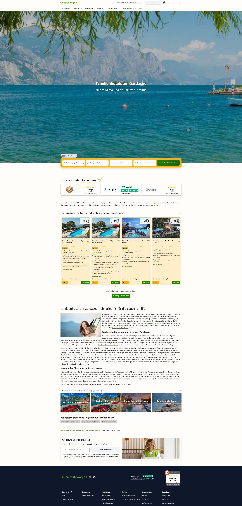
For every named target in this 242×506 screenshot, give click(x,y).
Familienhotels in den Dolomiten (70, 421)
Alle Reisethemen (107, 503)
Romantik (100, 8)
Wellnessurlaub (65, 8)
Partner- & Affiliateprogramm (131, 499)
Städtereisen (89, 8)
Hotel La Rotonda (67, 246)
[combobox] (73, 163)
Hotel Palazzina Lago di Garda (130, 246)
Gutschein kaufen (153, 3)
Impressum (165, 499)
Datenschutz (166, 495)
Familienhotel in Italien (120, 328)
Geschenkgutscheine (88, 495)
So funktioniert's (147, 503)
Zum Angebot (85, 282)
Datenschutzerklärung (78, 458)
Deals (140, 8)
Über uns (145, 499)
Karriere (144, 495)
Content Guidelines (168, 503)
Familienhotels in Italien (90, 430)
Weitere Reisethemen (127, 8)
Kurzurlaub (77, 8)
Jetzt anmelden (106, 449)
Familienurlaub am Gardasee (108, 345)
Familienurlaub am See (151, 321)
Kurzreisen (64, 430)
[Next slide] (180, 390)
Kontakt (64, 495)
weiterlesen (155, 205)
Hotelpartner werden (128, 495)
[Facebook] (94, 477)
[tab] (116, 413)
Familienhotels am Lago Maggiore (90, 421)
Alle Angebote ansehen (121, 296)
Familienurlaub (112, 8)
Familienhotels (75, 430)
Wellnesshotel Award (108, 499)
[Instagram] (90, 477)
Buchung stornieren (68, 499)
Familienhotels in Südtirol (109, 421)
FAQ (63, 503)
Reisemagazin (106, 495)
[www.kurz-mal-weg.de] (68, 3)
